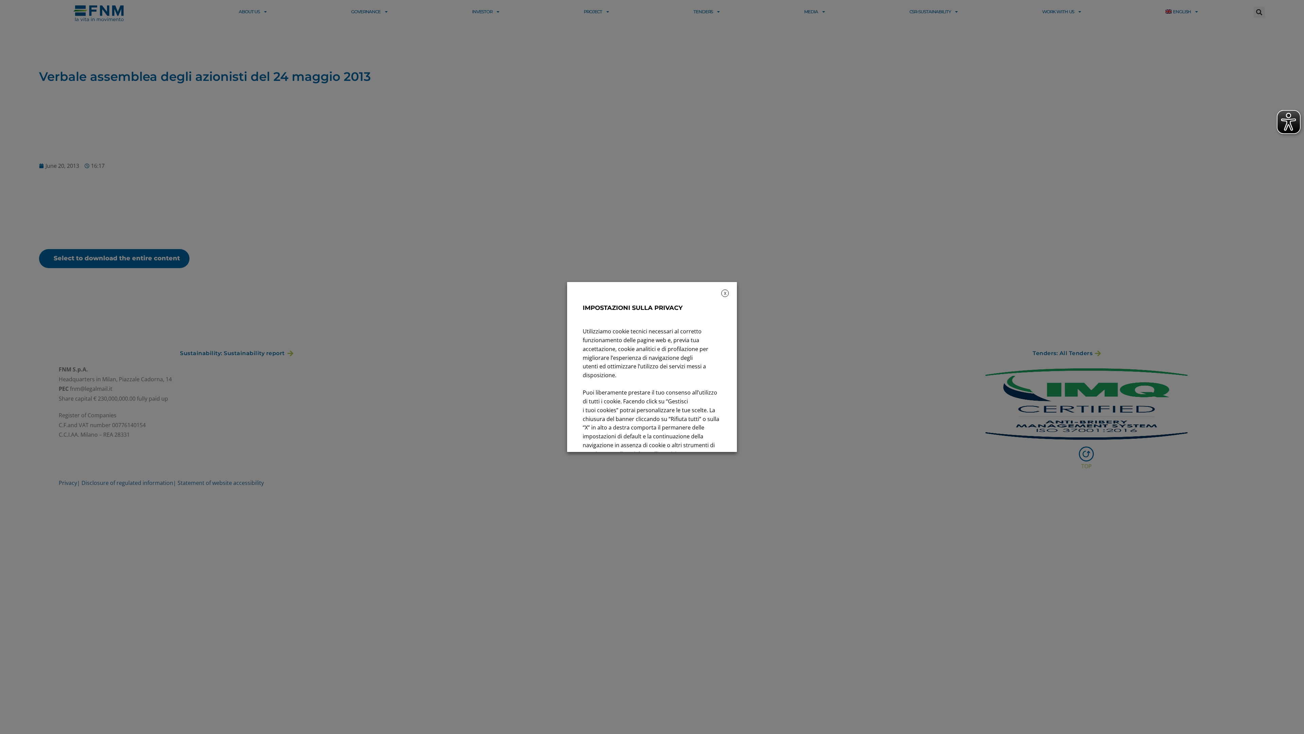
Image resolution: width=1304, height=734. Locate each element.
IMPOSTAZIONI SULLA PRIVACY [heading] (633, 308)
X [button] (725, 293)
